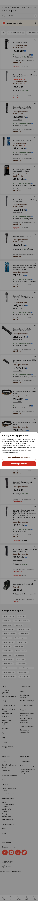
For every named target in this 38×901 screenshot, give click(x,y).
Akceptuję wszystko (19, 464)
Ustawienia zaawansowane (19, 457)
